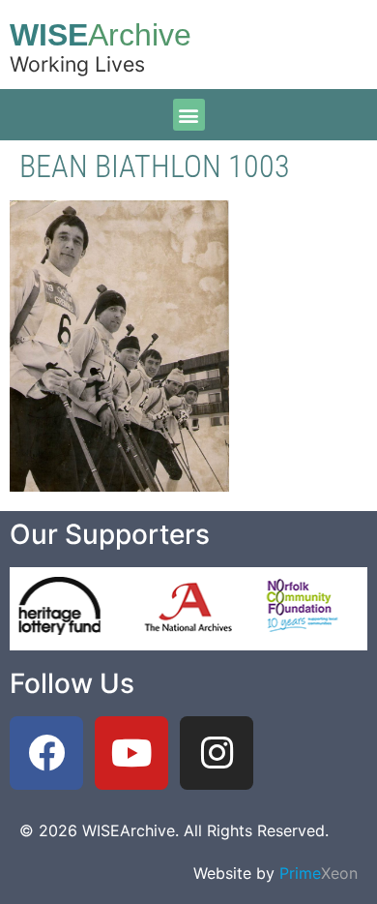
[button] (189, 115)
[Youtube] (131, 753)
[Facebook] (46, 753)
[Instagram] (216, 753)
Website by (275, 873)
